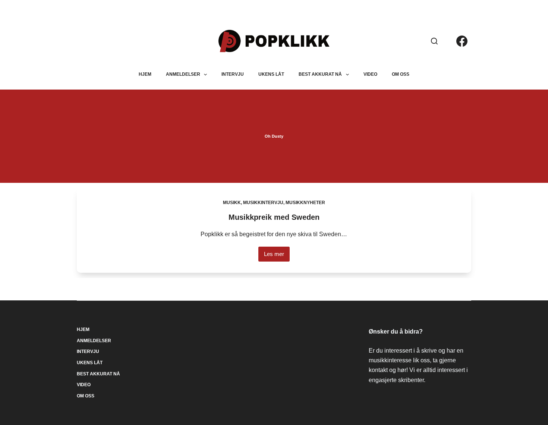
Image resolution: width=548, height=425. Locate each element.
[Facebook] (461, 41)
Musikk (232, 202)
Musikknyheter (305, 202)
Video (370, 74)
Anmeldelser (183, 74)
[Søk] (434, 41)
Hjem (145, 74)
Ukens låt (271, 74)
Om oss (400, 74)
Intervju (232, 74)
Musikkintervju (263, 202)
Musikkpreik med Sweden (274, 217)
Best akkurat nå (320, 74)
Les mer (277, 256)
